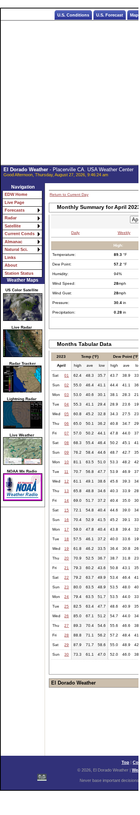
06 (66, 423)
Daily (75, 232)
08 (66, 443)
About (11, 265)
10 (66, 462)
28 (66, 635)
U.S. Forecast (109, 15)
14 (66, 500)
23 (66, 587)
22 (66, 577)
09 (66, 452)
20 (66, 558)
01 (66, 375)
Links (10, 257)
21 (66, 568)
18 (66, 539)
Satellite (13, 226)
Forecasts (15, 210)
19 (66, 548)
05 (66, 414)
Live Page (14, 202)
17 (66, 529)
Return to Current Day (69, 194)
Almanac (13, 241)
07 (66, 433)
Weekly (124, 232)
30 (66, 654)
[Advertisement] (70, 93)
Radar (11, 217)
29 (66, 645)
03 (66, 394)
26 (66, 616)
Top (125, 762)
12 (66, 481)
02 (66, 385)
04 (66, 404)
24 (66, 597)
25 (66, 606)
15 (66, 510)
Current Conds (20, 233)
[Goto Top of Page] (42, 775)
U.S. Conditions (73, 15)
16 (66, 520)
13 (66, 491)
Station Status (19, 273)
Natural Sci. (16, 249)
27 (66, 625)
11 (66, 471)
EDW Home (16, 194)
